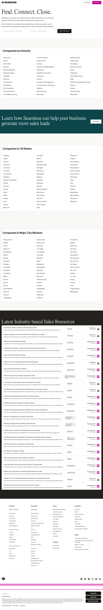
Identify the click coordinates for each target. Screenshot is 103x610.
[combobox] (15, 31)
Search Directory (64, 31)
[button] (15, 31)
